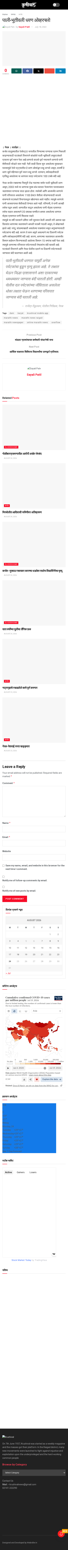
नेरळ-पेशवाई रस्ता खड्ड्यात (16, 746)
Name (6, 822)
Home (5, 14)
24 (10, 961)
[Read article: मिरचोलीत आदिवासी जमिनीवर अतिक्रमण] (34, 486)
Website (6, 851)
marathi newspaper (13, 322)
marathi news (11, 318)
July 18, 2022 (40, 27)
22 (50, 954)
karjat (21, 313)
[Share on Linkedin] (60, 70)
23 (58, 954)
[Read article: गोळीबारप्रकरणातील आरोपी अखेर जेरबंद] (34, 427)
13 (34, 948)
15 (50, 948)
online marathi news (37, 322)
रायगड (13, 14)
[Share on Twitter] (38, 70)
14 (42, 948)
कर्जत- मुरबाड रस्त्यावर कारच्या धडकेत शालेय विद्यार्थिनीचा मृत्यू (32, 570)
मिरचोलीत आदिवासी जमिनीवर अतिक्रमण (22, 512)
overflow (56, 322)
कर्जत (20, 14)
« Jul (8, 973)
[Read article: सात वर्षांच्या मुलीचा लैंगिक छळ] (34, 603)
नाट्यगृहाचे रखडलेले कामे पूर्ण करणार (19, 687)
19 (26, 954)
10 (10, 948)
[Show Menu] (3, 5)
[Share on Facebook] (27, 70)
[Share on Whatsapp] (16, 70)
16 (58, 948)
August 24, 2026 (10, 458)
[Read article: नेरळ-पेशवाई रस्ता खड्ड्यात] (34, 720)
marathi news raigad (32, 318)
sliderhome (11, 447)
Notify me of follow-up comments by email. (24, 880)
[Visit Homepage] (29, 5)
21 (42, 954)
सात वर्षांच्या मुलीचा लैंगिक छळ (16, 629)
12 (26, 948)
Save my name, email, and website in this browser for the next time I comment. (35, 867)
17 (10, 954)
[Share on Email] (49, 70)
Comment (8, 783)
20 (34, 954)
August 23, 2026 (10, 692)
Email (6, 837)
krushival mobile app (37, 313)
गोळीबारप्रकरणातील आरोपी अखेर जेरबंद (21, 453)
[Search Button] (64, 5)
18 (18, 954)
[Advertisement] (34, 111)
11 (18, 948)
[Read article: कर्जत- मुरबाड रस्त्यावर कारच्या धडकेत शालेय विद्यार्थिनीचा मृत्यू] (34, 544)
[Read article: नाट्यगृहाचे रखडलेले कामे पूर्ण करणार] (34, 661)
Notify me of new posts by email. (19, 891)
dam (12, 313)
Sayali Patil (24, 27)
